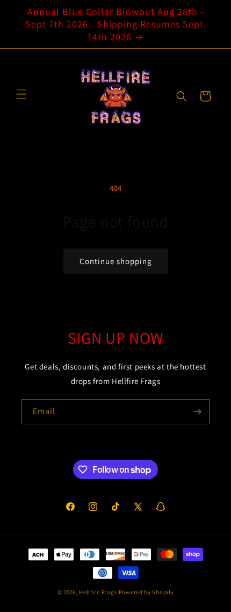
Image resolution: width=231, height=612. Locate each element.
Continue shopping (116, 261)
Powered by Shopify (146, 592)
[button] (181, 96)
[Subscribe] (197, 411)
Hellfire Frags (98, 592)
